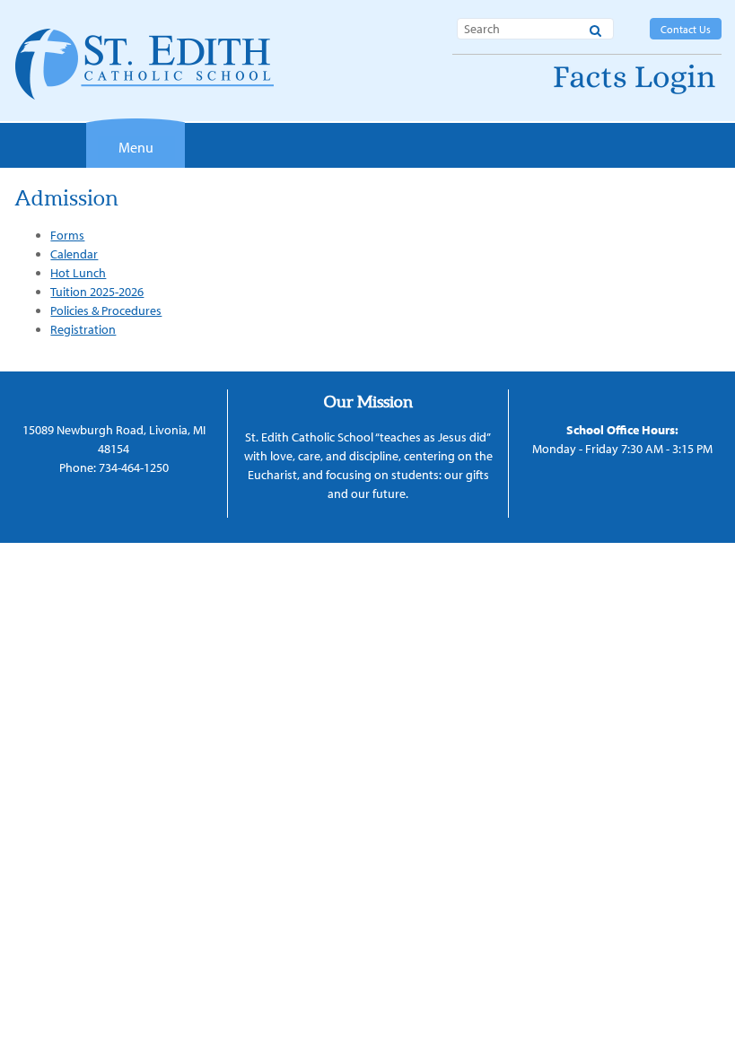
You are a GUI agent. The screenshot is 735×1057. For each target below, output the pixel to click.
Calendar (74, 254)
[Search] (595, 28)
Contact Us (686, 29)
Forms (67, 235)
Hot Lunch (78, 273)
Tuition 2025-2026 (97, 292)
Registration (83, 329)
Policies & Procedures (106, 310)
